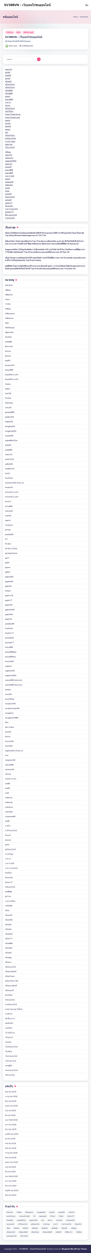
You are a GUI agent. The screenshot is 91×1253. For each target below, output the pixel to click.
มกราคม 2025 (10, 1181)
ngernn (8, 520)
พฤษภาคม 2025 (11, 1162)
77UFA (8, 304)
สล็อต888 (9, 90)
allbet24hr (9, 332)
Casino (8, 384)
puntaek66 (9, 638)
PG (6, 539)
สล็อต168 (8, 915)
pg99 (7, 563)
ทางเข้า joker (10, 141)
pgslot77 (8, 203)
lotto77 (8, 502)
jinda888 (8, 450)
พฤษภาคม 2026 (11, 1106)
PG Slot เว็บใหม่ (11, 549)
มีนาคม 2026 (10, 1115)
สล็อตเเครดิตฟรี (11, 986)
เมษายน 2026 (10, 1110)
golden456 (9, 417)
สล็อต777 (9, 939)
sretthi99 (9, 746)
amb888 (8, 342)
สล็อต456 (9, 920)
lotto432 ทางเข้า (12, 492)
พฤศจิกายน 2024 (11, 1190)
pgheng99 (9, 182)
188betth (9, 295)
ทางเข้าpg (9, 854)
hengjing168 (10, 426)
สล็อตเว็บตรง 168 (11, 981)
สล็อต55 (8, 925)
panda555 (9, 534)
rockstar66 (9, 661)
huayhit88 (9, 436)
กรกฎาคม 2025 (11, 1153)
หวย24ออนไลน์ (11, 1004)
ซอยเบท (8, 840)
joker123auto (11, 1216)
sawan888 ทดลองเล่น (13, 680)
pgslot (7, 96)
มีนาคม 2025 (10, 1172)
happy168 (9, 422)
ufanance (9, 807)
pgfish (7, 572)
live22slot (9, 478)
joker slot (9, 144)
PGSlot (8, 591)
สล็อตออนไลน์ (10, 967)
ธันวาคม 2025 (10, 1129)
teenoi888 (9, 765)
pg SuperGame (11, 553)
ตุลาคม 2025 (10, 1139)
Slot (6, 722)
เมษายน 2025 (10, 1167)
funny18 (8, 408)
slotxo (7, 105)
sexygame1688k (11, 718)
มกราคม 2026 (10, 1125)
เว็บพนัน (8, 1042)
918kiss (8, 152)
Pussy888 (9, 647)
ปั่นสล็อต (8, 873)
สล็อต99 (8, 953)
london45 (9, 487)
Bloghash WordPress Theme (74, 1249)
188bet (8, 290)
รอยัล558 (8, 906)
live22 (7, 188)
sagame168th (10, 161)
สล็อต (7, 910)
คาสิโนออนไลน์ (11, 830)
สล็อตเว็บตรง (10, 84)
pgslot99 (8, 605)
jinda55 (8, 75)
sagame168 (10, 671)
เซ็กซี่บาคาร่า (10, 1019)
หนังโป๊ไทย (9, 111)
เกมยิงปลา (9, 1014)
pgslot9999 (10, 610)
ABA (18, 32)
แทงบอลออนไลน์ (11, 1070)
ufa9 (7, 793)
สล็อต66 (8, 81)
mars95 (8, 516)
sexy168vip (9, 699)
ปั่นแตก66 (9, 206)
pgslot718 (9, 595)
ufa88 (7, 784)
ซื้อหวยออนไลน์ (11, 215)
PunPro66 (9, 628)
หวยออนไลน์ (10, 218)
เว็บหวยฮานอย (10, 1061)
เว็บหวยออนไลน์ (11, 1056)
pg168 (7, 72)
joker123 (8, 69)
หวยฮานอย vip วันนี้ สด (13, 1009)
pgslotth (8, 619)
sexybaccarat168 (12, 708)
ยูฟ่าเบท (8, 896)
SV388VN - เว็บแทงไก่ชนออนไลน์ (27, 5)
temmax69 (9, 769)
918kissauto (10, 314)
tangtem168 (10, 760)
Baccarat (9, 346)
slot (6, 132)
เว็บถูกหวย (9, 1037)
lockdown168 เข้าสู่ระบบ (14, 483)
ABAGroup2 (28, 32)
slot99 (7, 78)
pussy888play (10, 652)
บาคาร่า (8, 102)
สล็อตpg (8, 957)
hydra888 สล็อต (11, 440)
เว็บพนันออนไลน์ (11, 1047)
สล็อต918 (8, 948)
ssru (6, 755)
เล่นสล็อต (8, 1028)
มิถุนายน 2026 (10, 1101)
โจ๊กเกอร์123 (10, 147)
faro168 (8, 393)
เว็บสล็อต (8, 1051)
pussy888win (10, 657)
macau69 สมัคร (24, 1216)
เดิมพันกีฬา (9, 1023)
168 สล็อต (9, 285)
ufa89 (7, 788)
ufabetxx (9, 798)
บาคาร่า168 (9, 176)
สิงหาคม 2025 (10, 1148)
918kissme (9, 318)
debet (7, 389)
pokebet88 (9, 624)
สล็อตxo (8, 962)
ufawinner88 (10, 816)
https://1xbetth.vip (12, 114)
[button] (39, 59)
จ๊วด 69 (8, 835)
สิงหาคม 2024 (10, 1195)
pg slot (8, 123)
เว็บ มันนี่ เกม (10, 1033)
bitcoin (8, 351)
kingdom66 (9, 469)
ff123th (8, 398)
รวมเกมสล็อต (10, 901)
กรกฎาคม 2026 (11, 1096)
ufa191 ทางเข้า (10, 779)
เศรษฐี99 (8, 1066)
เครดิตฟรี (58, 1232)
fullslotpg (9, 185)
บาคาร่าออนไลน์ (11, 209)
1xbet (7, 299)
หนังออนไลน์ (10, 197)
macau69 (9, 511)
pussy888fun (21, 1220)
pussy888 (9, 99)
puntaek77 (9, 643)
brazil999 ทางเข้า (12, 375)
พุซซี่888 (8, 892)
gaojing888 (9, 412)
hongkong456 (10, 431)
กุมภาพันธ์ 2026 (11, 1120)
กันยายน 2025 (10, 1143)
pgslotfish (9, 614)
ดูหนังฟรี (8, 167)
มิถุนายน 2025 (10, 1158)
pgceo (7, 567)
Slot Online (9, 727)
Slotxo (7, 737)
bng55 (7, 360)
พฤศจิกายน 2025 (11, 1134)
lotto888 (8, 506)
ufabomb (9, 802)
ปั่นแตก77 (9, 882)
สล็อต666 (9, 934)
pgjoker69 (9, 581)
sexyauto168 (10, 704)
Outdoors (9, 525)
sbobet (8, 690)
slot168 (8, 732)
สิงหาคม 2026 (10, 1092)
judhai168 (9, 464)
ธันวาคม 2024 (10, 1186)
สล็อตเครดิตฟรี (10, 971)
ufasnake (9, 812)
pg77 (7, 558)
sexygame (9, 713)
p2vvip (8, 530)
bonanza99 (9, 365)
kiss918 (8, 126)
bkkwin (8, 356)
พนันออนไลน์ (10, 887)
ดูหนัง (7, 191)
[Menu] (86, 5)
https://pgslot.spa (12, 117)
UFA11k (8, 774)
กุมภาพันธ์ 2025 (11, 1176)
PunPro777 (9, 633)
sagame (8, 666)
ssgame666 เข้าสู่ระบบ (14, 751)
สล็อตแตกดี (9, 990)
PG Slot (8, 544)
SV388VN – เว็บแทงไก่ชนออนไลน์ (23, 37)
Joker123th (9, 459)
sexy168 (8, 694)
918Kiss (10, 32)
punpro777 (9, 212)
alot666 (8, 337)
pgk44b (8, 586)
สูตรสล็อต (8, 995)
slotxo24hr (9, 741)
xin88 (7, 821)
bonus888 (9, 370)
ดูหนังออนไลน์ (10, 138)
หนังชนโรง (9, 158)
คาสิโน (7, 826)
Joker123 (8, 454)
